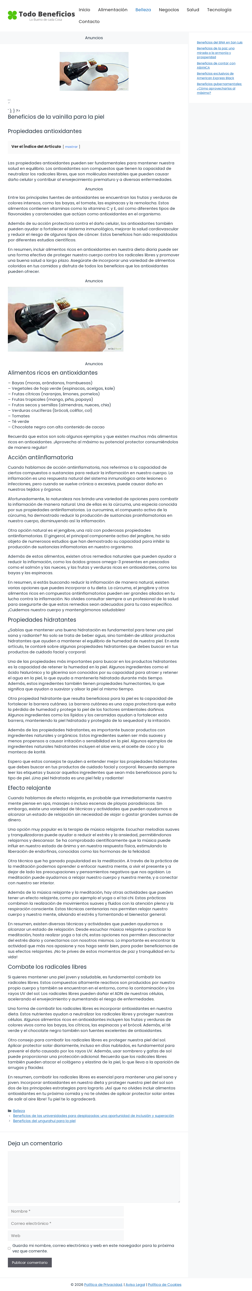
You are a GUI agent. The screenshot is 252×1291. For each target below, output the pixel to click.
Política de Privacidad (103, 1284)
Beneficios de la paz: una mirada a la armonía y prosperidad (215, 52)
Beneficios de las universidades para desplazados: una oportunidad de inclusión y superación (93, 1115)
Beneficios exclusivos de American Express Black (215, 75)
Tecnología (219, 10)
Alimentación (113, 10)
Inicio (84, 10)
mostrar (71, 146)
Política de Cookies (165, 1284)
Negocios (169, 10)
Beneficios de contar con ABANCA (216, 65)
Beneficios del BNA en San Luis (220, 42)
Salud (193, 10)
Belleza (143, 10)
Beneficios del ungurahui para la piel (44, 1121)
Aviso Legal (135, 1284)
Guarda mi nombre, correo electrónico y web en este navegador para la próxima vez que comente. (93, 1248)
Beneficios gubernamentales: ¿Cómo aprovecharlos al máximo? (219, 88)
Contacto (89, 22)
